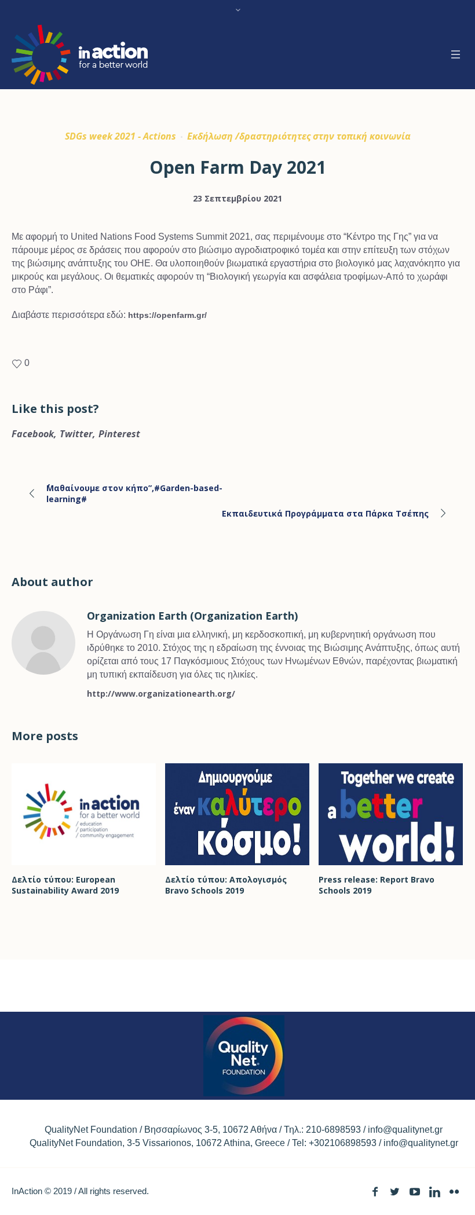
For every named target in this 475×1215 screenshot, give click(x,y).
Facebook (33, 433)
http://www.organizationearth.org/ (161, 693)
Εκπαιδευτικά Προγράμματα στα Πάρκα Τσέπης (325, 513)
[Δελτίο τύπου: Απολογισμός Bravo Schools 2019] (237, 814)
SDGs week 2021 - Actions (120, 136)
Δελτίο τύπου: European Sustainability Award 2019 (65, 885)
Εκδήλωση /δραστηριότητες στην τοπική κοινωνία (299, 136)
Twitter (76, 433)
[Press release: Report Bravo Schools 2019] (391, 814)
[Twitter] (395, 1191)
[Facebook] (375, 1191)
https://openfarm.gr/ (167, 315)
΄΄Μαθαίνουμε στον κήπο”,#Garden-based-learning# (134, 493)
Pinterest (119, 433)
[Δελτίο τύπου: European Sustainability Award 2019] (84, 814)
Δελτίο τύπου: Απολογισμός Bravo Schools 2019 (226, 885)
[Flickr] (454, 1191)
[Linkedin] (434, 1191)
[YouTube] (414, 1191)
